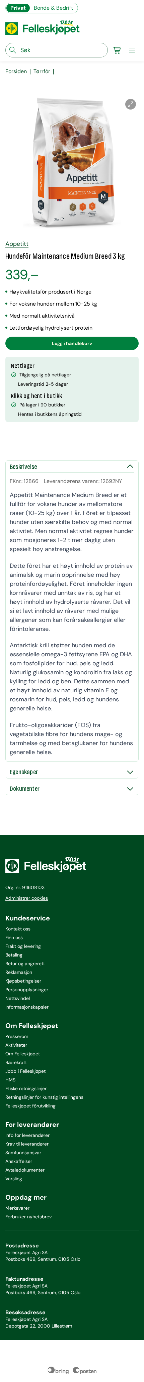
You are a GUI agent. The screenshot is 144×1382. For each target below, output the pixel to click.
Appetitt (16, 244)
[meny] (132, 50)
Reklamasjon (18, 972)
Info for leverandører (27, 1135)
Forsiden (16, 71)
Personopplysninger (26, 990)
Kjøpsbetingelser (23, 981)
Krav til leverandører (27, 1144)
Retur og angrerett (25, 964)
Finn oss (14, 937)
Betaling (13, 955)
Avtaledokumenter (25, 1170)
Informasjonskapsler (27, 1007)
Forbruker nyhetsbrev (28, 1217)
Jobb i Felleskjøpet (25, 1071)
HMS (10, 1080)
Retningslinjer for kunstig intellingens (44, 1097)
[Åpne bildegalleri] (130, 104)
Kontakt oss (17, 929)
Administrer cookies (26, 898)
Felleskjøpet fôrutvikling (30, 1106)
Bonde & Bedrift (53, 7)
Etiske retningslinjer (26, 1088)
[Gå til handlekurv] (117, 50)
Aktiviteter (16, 1045)
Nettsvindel (17, 998)
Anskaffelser (18, 1161)
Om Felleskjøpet (22, 1054)
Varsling (13, 1179)
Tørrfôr (41, 71)
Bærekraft (16, 1062)
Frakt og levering (23, 946)
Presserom (16, 1036)
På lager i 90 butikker (42, 404)
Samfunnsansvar (23, 1153)
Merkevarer (17, 1208)
